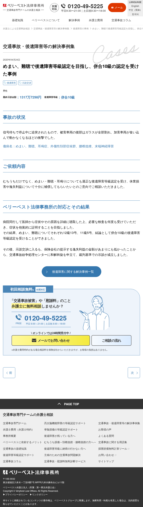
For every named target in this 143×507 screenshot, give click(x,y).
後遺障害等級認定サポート (18, 455)
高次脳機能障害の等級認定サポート (65, 423)
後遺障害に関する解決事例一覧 (73, 271)
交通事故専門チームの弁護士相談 (28, 414)
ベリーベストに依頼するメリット (22, 442)
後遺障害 (11, 82)
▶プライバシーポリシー (15, 494)
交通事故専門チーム (14, 423)
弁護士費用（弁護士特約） (18, 429)
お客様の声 (104, 429)
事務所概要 (9, 436)
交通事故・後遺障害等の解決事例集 (119, 423)
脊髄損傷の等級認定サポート (61, 429)
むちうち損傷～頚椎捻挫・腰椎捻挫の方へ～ (70, 442)
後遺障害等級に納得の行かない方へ (65, 448)
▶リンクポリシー (39, 494)
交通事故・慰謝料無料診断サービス (65, 461)
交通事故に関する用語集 (112, 442)
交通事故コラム (12, 461)
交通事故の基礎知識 (14, 448)
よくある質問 (106, 436)
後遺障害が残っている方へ (59, 436)
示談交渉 (26, 82)
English (135, 5)
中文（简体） (135, 9)
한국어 (135, 14)
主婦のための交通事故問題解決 (62, 455)
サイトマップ (106, 461)
